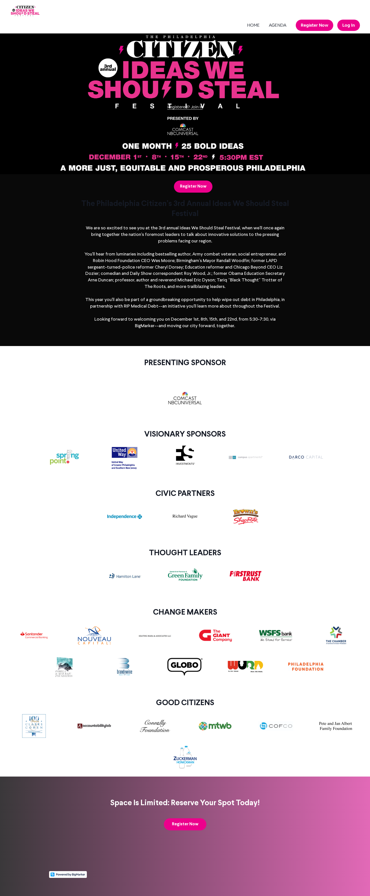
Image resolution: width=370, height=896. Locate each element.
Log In (348, 25)
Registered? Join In (185, 107)
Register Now (314, 25)
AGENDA (277, 25)
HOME (253, 25)
